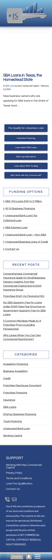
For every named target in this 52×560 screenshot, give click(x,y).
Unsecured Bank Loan (16, 428)
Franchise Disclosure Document (22, 385)
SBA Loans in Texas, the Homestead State (22, 77)
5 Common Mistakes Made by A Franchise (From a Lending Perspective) (22, 325)
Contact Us (12, 249)
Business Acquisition (15, 371)
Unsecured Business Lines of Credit (26, 241)
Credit (7, 378)
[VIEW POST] (26, 53)
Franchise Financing (15, 392)
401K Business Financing (20, 208)
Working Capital (12, 435)
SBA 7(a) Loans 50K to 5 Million (23, 201)
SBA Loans (10, 86)
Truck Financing (12, 421)
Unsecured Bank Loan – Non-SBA (25, 234)
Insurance (9, 400)
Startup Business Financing (19, 414)
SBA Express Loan (16, 227)
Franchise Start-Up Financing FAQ (23, 296)
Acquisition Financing (15, 364)
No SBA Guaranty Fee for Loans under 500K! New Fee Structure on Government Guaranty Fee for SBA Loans (24, 308)
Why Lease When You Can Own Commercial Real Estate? (22, 337)
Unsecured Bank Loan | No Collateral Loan (20, 218)
